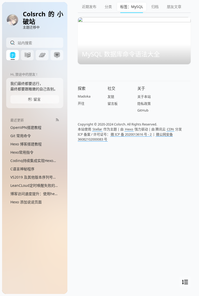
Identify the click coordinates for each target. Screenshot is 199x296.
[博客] (12, 55)
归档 (155, 6)
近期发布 (89, 6)
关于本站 (144, 96)
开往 (81, 103)
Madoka (84, 96)
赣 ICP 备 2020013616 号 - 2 (131, 134)
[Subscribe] (57, 119)
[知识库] (27, 55)
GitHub (142, 110)
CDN (170, 129)
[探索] (42, 55)
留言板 (113, 103)
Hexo (129, 129)
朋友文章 (174, 6)
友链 (111, 96)
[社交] (57, 55)
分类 (108, 6)
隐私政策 (144, 103)
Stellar (97, 129)
